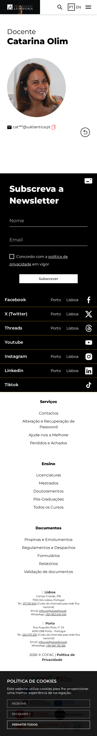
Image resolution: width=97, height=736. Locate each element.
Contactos (48, 413)
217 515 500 (29, 603)
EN (78, 7)
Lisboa (72, 300)
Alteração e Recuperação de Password (48, 424)
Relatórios (48, 563)
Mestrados (48, 483)
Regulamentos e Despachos (48, 547)
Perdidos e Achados (48, 443)
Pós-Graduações (48, 499)
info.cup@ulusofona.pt (53, 642)
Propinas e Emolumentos (48, 539)
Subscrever (48, 279)
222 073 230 (29, 634)
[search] (59, 7)
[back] (85, 132)
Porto (56, 300)
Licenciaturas (48, 475)
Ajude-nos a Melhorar (49, 435)
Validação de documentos (48, 571)
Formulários (48, 555)
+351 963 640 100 (55, 614)
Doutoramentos (48, 491)
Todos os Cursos (48, 507)
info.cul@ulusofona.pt (52, 610)
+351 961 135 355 (55, 645)
